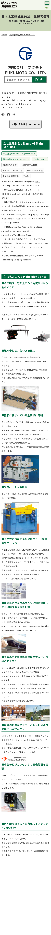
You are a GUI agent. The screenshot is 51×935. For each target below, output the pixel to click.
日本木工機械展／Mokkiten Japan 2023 (9, 4)
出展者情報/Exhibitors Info (22, 34)
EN (47, 7)
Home (4, 34)
